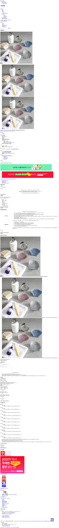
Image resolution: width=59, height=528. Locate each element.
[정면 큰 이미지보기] (18, 96)
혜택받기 (11, 146)
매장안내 (3, 506)
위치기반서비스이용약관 (5, 503)
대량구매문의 (4, 26)
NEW (2, 10)
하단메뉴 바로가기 (4, 3)
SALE (3, 11)
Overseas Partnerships (5, 507)
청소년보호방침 (4, 502)
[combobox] (30, 15)
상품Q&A (4, 182)
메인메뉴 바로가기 (4, 2)
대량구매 (3, 505)
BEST (3, 9)
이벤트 (3, 24)
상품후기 (4, 181)
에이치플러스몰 (5, 130)
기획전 (3, 23)
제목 (1, 363)
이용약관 (3, 500)
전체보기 (5, 495)
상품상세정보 (5, 180)
